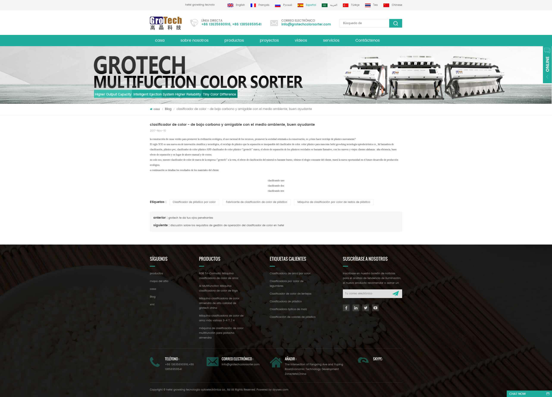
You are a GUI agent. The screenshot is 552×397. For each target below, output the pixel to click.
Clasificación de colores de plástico (293, 317)
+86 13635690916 (216, 24)
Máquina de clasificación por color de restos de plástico (334, 202)
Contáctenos (367, 40)
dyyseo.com (280, 390)
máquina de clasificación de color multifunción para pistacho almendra (221, 333)
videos (301, 40)
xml (152, 305)
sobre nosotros (194, 40)
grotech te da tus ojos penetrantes (190, 218)
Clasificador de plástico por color (194, 202)
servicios (331, 40)
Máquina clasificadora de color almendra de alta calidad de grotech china (219, 303)
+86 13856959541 (247, 24)
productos (234, 40)
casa (160, 40)
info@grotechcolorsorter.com (306, 24)
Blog (168, 109)
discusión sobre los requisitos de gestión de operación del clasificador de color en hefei (227, 225)
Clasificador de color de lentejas (290, 294)
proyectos (269, 40)
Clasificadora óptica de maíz (288, 309)
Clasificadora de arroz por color (290, 273)
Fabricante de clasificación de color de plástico (256, 202)
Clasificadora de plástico (286, 302)
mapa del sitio (159, 281)
